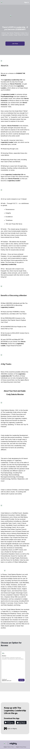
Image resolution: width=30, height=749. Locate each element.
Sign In (26, 2)
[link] (13, 666)
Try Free (21, 680)
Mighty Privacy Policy (21, 747)
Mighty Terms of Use (9, 747)
